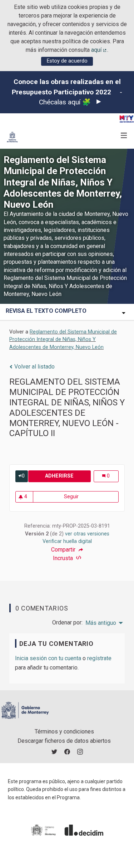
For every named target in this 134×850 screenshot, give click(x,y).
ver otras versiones (87, 534)
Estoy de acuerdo (67, 61)
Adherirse (67, 476)
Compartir (64, 550)
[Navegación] (124, 135)
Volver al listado (34, 366)
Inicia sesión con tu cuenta (48, 658)
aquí (99, 49)
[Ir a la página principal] (12, 137)
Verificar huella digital (67, 541)
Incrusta (63, 558)
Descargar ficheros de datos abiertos (64, 740)
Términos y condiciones (64, 731)
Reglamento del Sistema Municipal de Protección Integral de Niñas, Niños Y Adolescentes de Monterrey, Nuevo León (63, 339)
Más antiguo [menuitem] (100, 623)
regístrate (99, 658)
